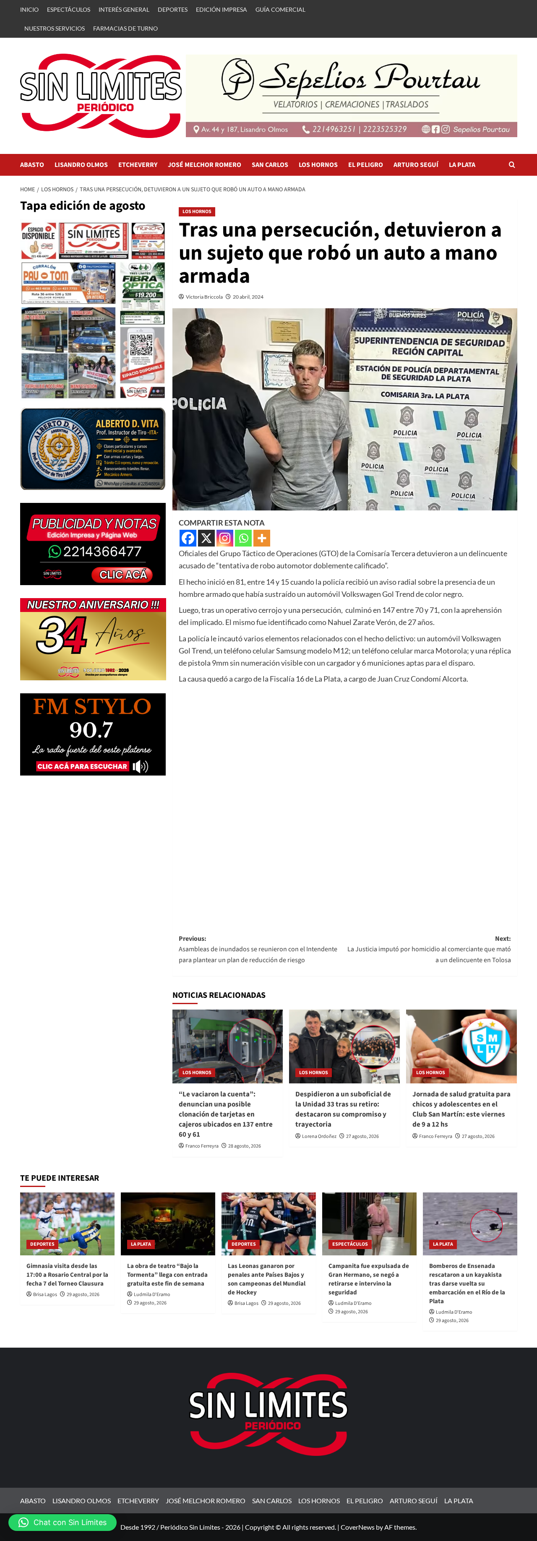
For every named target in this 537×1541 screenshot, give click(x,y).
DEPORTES (173, 9)
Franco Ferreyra (202, 1146)
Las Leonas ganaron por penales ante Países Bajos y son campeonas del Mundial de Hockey (266, 1279)
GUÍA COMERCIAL (280, 9)
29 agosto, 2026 (83, 1294)
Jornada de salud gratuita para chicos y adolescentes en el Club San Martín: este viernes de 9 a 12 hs (461, 1109)
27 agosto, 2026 (362, 1136)
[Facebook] (188, 538)
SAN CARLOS (270, 164)
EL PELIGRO (365, 164)
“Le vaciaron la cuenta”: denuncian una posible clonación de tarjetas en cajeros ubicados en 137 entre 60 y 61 (226, 1114)
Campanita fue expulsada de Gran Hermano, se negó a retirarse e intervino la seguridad (368, 1279)
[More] (261, 538)
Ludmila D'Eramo (152, 1294)
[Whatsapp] (243, 538)
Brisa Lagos (45, 1294)
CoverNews (358, 1527)
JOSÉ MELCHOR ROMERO (204, 164)
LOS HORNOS (318, 164)
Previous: (258, 949)
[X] (206, 538)
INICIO (29, 9)
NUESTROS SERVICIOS (54, 28)
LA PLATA (462, 164)
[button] (512, 164)
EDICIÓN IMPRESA (221, 9)
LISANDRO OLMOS (81, 164)
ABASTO (32, 164)
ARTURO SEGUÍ (416, 164)
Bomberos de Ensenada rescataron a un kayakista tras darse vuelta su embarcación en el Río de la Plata (467, 1284)
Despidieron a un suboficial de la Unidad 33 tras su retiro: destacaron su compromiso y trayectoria (343, 1109)
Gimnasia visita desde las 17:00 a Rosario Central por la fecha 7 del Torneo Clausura (67, 1275)
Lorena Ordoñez (319, 1136)
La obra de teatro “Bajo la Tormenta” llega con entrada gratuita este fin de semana (167, 1275)
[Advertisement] (345, 801)
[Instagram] (224, 538)
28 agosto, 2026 (244, 1146)
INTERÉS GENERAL (124, 9)
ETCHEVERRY (137, 164)
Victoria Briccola (204, 297)
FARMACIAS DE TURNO (125, 28)
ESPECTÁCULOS (68, 9)
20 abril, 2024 (248, 297)
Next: (429, 949)
